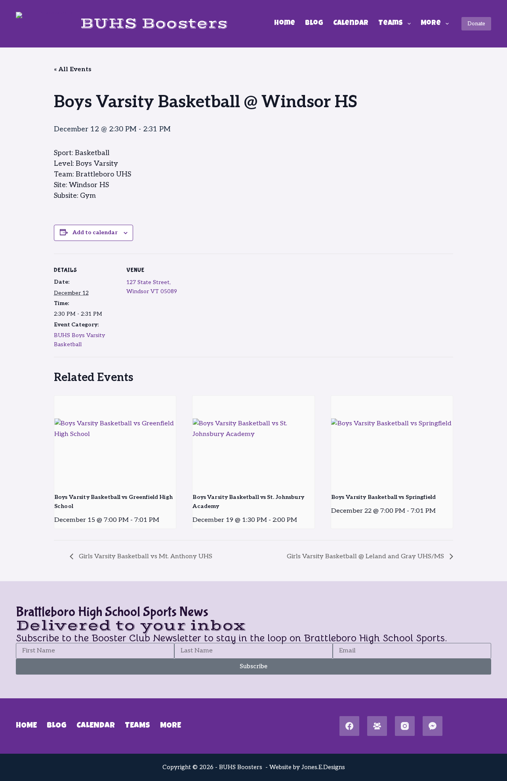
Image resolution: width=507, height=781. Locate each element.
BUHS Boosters (154, 23)
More (431, 23)
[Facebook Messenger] (432, 726)
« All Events (72, 69)
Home (284, 23)
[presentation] (115, 441)
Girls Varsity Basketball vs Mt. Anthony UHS (144, 556)
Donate (476, 24)
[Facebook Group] (377, 726)
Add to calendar (95, 232)
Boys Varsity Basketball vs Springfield (383, 497)
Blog (314, 23)
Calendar (350, 23)
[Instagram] (405, 726)
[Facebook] (349, 726)
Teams (390, 23)
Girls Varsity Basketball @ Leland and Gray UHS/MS (366, 556)
